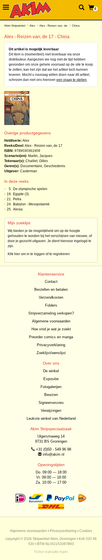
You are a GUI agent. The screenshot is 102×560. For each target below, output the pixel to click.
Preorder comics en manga (51, 337)
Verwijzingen (51, 410)
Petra (17, 199)
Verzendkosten (51, 297)
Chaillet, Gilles (37, 161)
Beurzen (51, 395)
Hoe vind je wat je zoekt (51, 329)
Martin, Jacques (40, 156)
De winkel (51, 371)
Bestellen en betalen (51, 289)
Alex (32, 25)
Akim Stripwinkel (14, 25)
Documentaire (31, 166)
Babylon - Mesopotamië (31, 204)
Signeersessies (51, 402)
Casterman (28, 171)
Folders (51, 305)
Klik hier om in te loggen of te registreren (39, 254)
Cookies (85, 531)
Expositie (51, 379)
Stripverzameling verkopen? (51, 313)
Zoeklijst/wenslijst (51, 353)
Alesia (18, 209)
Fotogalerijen (51, 387)
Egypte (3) (21, 194)
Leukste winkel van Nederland (51, 418)
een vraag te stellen (71, 80)
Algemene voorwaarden (51, 321)
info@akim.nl (53, 454)
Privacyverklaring (51, 345)
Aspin (63, 552)
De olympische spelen (30, 189)
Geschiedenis (54, 166)
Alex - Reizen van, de (53, 25)
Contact (51, 281)
